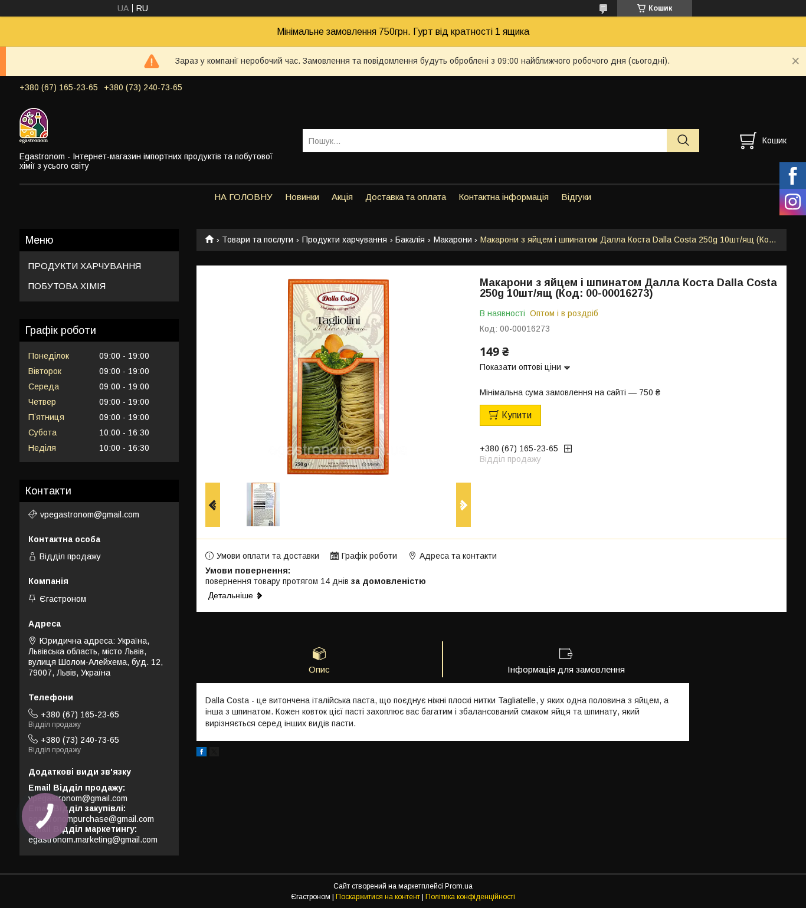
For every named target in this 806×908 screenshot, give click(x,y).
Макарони (453, 239)
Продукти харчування (344, 239)
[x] (214, 753)
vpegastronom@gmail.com (89, 514)
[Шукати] (683, 140)
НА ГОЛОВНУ (243, 197)
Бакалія (410, 239)
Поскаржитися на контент (378, 897)
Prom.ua (459, 886)
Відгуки (576, 197)
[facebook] (201, 753)
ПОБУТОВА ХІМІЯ (67, 286)
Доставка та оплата (405, 197)
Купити (517, 415)
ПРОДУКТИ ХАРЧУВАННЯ (84, 266)
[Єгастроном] (153, 125)
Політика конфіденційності (470, 897)
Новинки (302, 197)
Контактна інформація (503, 197)
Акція (342, 197)
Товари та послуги (257, 239)
